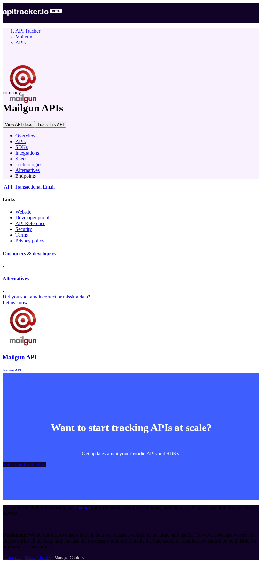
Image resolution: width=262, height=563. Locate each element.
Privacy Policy (38, 557)
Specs (21, 158)
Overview (25, 135)
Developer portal (32, 217)
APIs (20, 42)
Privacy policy (29, 240)
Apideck (82, 507)
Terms (21, 235)
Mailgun (23, 36)
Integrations (27, 153)
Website (23, 212)
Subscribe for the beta (24, 464)
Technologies (28, 164)
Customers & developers (29, 253)
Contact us (12, 557)
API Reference (30, 223)
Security (23, 229)
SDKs (21, 147)
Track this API (50, 124)
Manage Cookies (69, 557)
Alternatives (27, 170)
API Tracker (27, 31)
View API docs (18, 124)
